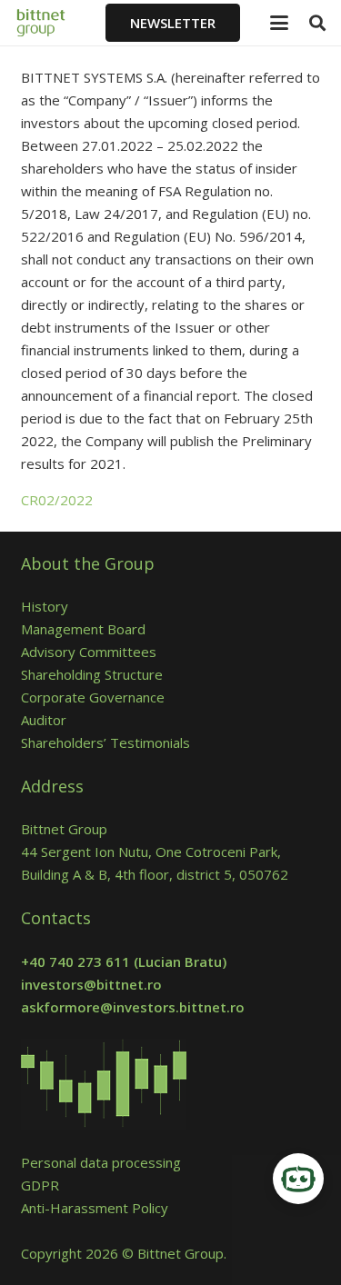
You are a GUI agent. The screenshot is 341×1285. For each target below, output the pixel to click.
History (44, 606)
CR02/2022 (57, 500)
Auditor (43, 720)
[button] (279, 23)
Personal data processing (101, 1162)
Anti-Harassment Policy (94, 1208)
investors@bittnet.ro (91, 984)
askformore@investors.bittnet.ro (133, 1007)
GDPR (40, 1185)
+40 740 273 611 (75, 961)
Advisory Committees (92, 651)
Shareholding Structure (92, 674)
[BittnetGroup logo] (54, 23)
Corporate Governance (93, 697)
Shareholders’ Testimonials (105, 742)
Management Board (83, 629)
